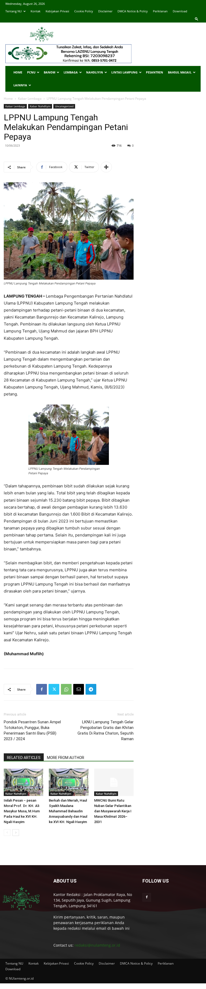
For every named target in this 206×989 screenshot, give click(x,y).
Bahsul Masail (180, 72)
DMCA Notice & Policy (132, 11)
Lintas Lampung (124, 72)
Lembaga (71, 72)
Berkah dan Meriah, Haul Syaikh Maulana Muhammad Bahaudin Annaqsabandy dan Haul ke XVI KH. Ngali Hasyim (68, 811)
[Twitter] (54, 689)
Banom (49, 72)
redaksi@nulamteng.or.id (97, 945)
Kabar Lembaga (30, 98)
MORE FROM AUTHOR (65, 757)
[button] (197, 19)
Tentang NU (13, 11)
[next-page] (15, 832)
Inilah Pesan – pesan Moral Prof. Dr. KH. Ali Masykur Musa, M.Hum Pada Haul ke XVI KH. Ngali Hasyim (22, 811)
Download (180, 11)
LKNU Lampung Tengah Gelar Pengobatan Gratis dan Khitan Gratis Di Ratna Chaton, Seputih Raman (106, 730)
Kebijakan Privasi (57, 11)
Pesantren (154, 72)
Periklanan (160, 11)
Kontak (36, 11)
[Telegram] (91, 689)
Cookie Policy (83, 11)
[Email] (78, 689)
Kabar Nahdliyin (40, 106)
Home (17, 72)
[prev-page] (7, 832)
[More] (106, 167)
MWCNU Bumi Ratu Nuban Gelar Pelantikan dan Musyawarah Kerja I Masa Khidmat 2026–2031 (112, 811)
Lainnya (20, 85)
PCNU (31, 72)
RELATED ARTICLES (24, 757)
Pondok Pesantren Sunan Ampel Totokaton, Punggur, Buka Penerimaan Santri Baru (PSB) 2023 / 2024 (32, 730)
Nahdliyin (94, 72)
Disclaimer (105, 11)
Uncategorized (64, 106)
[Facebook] (41, 689)
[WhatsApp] (66, 689)
